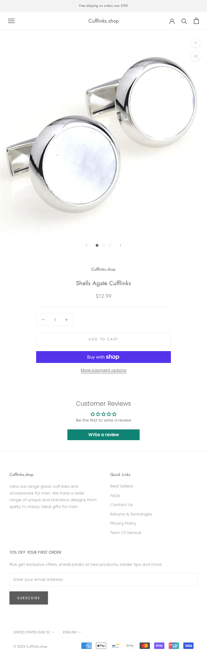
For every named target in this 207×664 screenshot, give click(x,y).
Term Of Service (126, 532)
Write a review (103, 435)
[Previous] (86, 245)
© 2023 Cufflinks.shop (30, 646)
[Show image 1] (97, 245)
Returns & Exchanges (131, 514)
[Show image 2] (103, 245)
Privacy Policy (123, 523)
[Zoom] (195, 42)
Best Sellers (121, 486)
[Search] (184, 21)
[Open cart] (196, 21)
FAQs (115, 495)
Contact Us (121, 504)
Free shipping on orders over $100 (103, 5)
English (70, 632)
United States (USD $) (31, 632)
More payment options (103, 370)
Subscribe (28, 598)
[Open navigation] (11, 21)
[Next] (120, 245)
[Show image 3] (110, 245)
